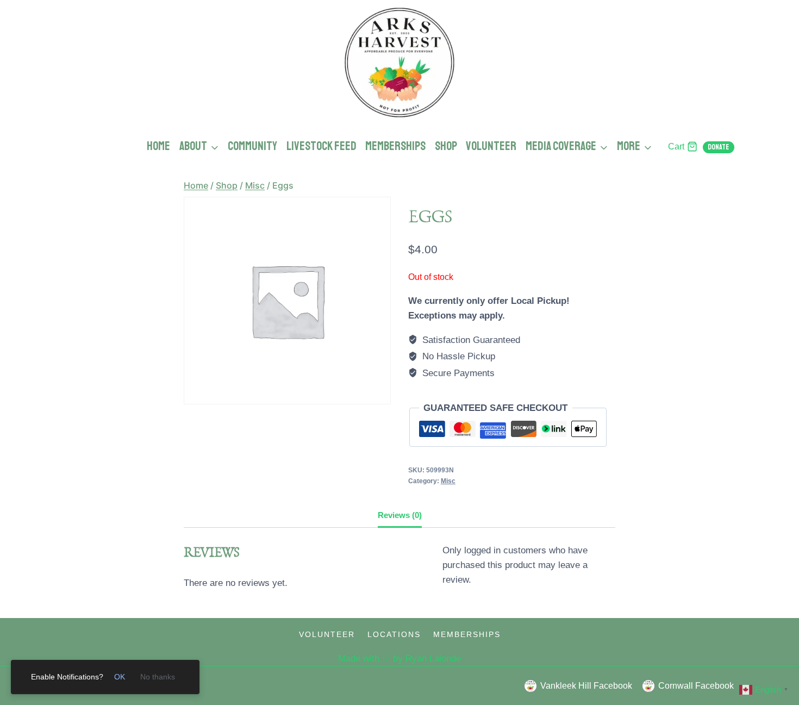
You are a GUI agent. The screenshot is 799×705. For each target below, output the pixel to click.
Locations (394, 634)
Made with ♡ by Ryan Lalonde (399, 658)
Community (252, 146)
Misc (448, 481)
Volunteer (491, 146)
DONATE (718, 147)
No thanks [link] (157, 676)
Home (158, 146)
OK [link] (119, 676)
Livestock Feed (321, 146)
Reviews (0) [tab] (400, 515)
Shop (446, 146)
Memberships (395, 146)
